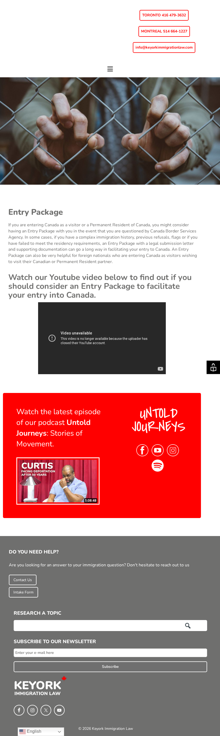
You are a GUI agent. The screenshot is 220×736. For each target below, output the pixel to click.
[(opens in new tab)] (58, 481)
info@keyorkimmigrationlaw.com (164, 47)
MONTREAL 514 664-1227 (164, 31)
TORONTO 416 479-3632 (164, 15)
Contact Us (22, 579)
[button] (110, 71)
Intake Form (23, 592)
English (33, 731)
